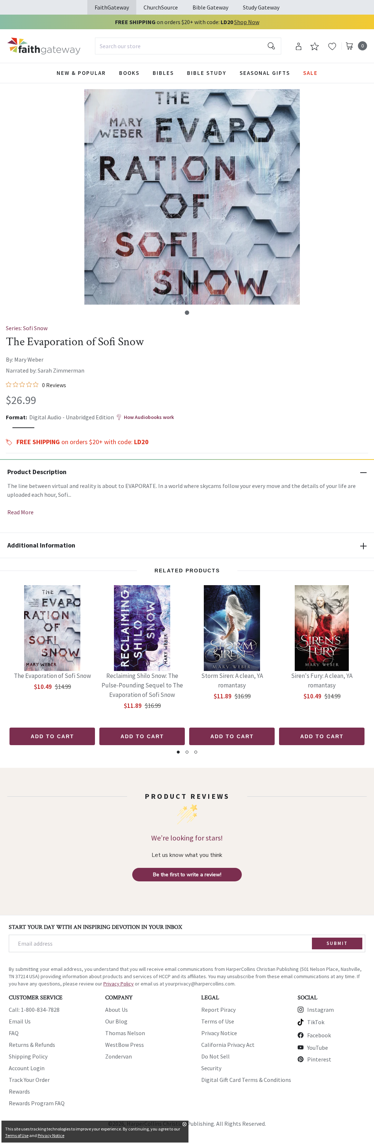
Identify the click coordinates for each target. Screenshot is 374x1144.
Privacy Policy (118, 983)
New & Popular (81, 72)
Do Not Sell (215, 1056)
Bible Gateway (210, 7)
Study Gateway (261, 7)
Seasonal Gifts (265, 72)
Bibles (163, 72)
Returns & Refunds (32, 1044)
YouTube (317, 1047)
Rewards (19, 1091)
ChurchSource (161, 7)
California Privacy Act (228, 1044)
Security (211, 1068)
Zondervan (118, 1056)
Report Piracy (218, 1009)
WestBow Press (124, 1044)
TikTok (315, 1022)
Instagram (320, 1009)
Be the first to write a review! (187, 874)
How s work (149, 417)
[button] (187, 312)
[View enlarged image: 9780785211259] (192, 197)
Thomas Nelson (125, 1033)
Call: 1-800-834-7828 (34, 1009)
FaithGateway (112, 7)
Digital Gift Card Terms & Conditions (246, 1079)
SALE (310, 72)
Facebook (319, 1035)
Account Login (27, 1068)
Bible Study (206, 72)
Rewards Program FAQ (37, 1103)
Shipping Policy (28, 1056)
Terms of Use (217, 1021)
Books (129, 72)
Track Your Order (29, 1079)
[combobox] (188, 46)
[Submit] (271, 46)
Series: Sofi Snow (26, 328)
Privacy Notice (219, 1033)
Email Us (20, 1021)
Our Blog (116, 1021)
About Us (116, 1009)
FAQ (14, 1033)
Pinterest (319, 1059)
